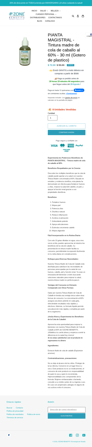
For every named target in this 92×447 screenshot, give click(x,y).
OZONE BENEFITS (64, 441)
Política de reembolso (15, 414)
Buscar (9, 408)
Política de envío (33, 414)
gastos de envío (71, 98)
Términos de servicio (15, 418)
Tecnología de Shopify (78, 441)
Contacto (19, 408)
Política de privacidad (15, 411)
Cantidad (51, 113)
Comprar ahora (66, 132)
